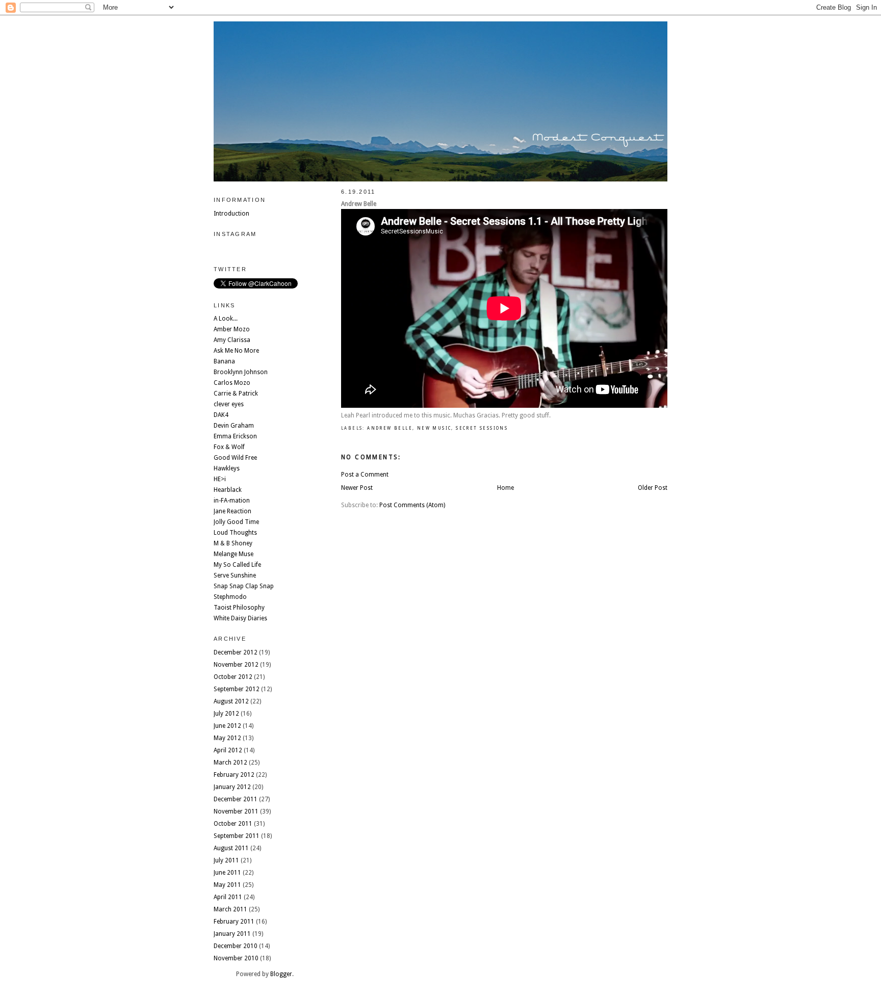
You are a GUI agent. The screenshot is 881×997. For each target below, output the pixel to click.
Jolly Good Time (236, 522)
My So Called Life (237, 564)
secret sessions (482, 428)
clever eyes (229, 404)
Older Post (652, 487)
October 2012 (233, 676)
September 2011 (237, 835)
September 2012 (237, 689)
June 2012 (227, 725)
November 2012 (236, 664)
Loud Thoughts (235, 532)
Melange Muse (233, 554)
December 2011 (235, 799)
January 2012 (232, 787)
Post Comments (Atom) (412, 505)
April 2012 (228, 750)
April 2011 (228, 897)
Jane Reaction (232, 511)
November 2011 (236, 811)
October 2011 (233, 823)
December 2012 (235, 652)
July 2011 (226, 860)
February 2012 (234, 774)
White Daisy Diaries (240, 618)
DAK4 (221, 414)
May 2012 (227, 738)
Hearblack (228, 489)
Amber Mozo (232, 329)
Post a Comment (364, 474)
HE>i (220, 479)
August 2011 (231, 848)
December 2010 (235, 946)
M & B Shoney (233, 543)
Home (505, 487)
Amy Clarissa (232, 340)
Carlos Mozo (232, 382)
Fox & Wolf (229, 447)
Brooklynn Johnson (241, 372)
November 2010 (236, 958)
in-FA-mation (232, 500)
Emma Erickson (235, 436)
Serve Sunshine (235, 575)
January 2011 (232, 933)
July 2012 (226, 713)
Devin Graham (234, 425)
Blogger (281, 974)
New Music (434, 428)
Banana (224, 361)
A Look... (226, 318)
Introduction (231, 213)
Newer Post (357, 487)
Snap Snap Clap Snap (244, 586)
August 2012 (231, 701)
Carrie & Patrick (236, 393)
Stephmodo (230, 596)
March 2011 (230, 909)
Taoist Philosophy (239, 607)
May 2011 (227, 884)
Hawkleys (227, 468)
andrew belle (389, 428)
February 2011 (234, 921)
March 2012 (230, 762)
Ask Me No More (236, 350)
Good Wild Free (235, 457)
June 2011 (227, 872)
